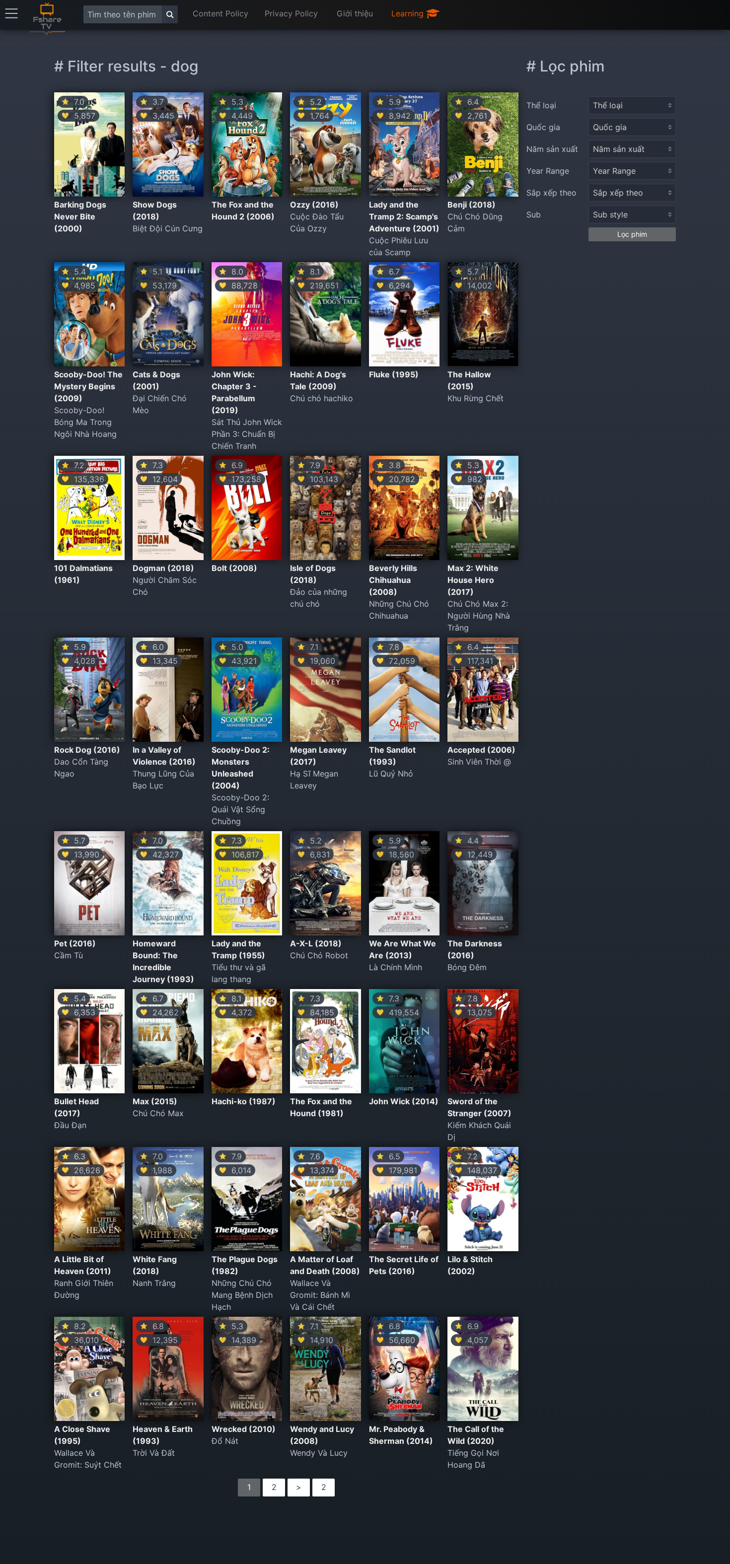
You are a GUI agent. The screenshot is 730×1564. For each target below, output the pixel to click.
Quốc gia (543, 127)
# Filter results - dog (126, 66)
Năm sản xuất (552, 149)
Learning (408, 13)
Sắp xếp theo (551, 193)
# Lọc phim (565, 66)
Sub (533, 214)
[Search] (170, 14)
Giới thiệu (355, 13)
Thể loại (541, 105)
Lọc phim (632, 234)
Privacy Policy (291, 13)
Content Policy (220, 13)
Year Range (547, 171)
